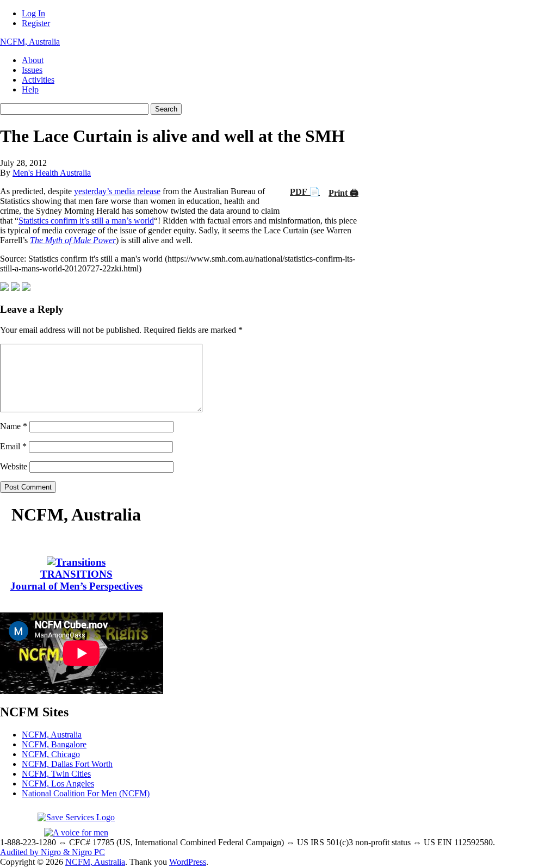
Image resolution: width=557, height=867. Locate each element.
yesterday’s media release (117, 191)
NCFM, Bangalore (54, 744)
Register (36, 23)
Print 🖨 (343, 192)
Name (13, 426)
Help (30, 89)
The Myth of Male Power (73, 240)
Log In (33, 13)
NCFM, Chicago (51, 754)
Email (13, 446)
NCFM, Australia (30, 41)
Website (13, 466)
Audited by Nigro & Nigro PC (52, 852)
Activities (38, 79)
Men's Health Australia (52, 172)
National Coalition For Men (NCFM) (86, 793)
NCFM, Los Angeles (58, 783)
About (33, 60)
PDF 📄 (305, 191)
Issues (32, 70)
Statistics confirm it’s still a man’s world (86, 220)
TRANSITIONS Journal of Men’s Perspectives (76, 580)
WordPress (187, 861)
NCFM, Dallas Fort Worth (67, 764)
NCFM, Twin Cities (56, 773)
